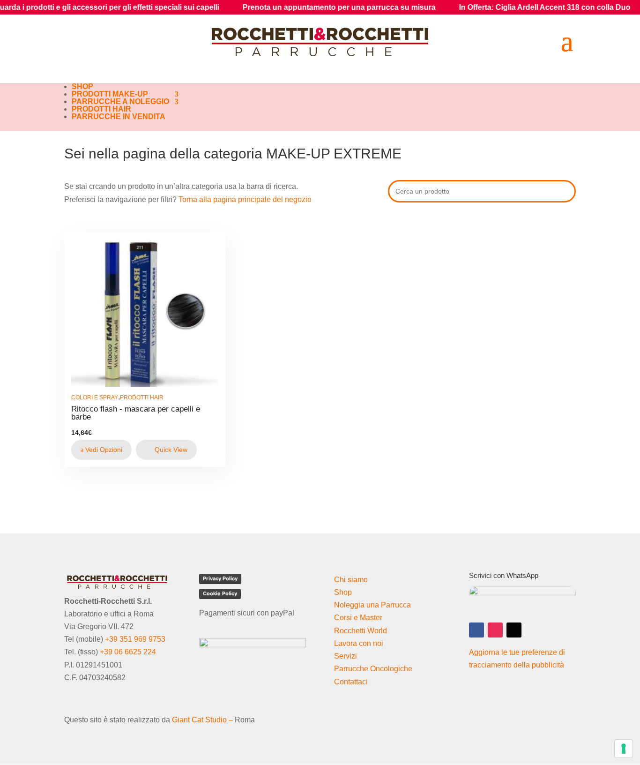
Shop (82, 86)
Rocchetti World (360, 631)
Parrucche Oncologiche (373, 669)
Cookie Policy (220, 593)
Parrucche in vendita (118, 116)
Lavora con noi (358, 643)
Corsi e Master (358, 618)
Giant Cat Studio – (202, 720)
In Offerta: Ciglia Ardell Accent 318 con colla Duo (518, 7)
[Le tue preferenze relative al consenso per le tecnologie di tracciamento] (624, 749)
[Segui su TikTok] (513, 630)
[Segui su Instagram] (495, 630)
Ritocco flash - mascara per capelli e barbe (135, 413)
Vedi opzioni (102, 449)
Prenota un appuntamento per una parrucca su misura (312, 7)
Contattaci (351, 682)
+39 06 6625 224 (128, 652)
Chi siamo (351, 580)
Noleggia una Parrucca (372, 605)
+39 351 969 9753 (135, 639)
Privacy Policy (220, 578)
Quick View (170, 449)
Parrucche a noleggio (120, 101)
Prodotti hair (101, 109)
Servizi (345, 656)
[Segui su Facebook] (476, 630)
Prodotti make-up (110, 94)
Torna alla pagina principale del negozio (245, 199)
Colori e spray (94, 397)
